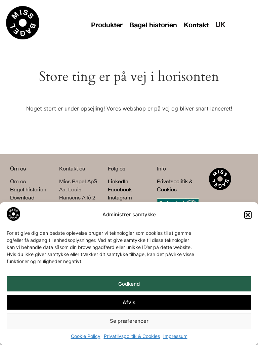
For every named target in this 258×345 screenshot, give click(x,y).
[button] (248, 215)
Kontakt (196, 25)
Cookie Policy (85, 336)
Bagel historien (153, 25)
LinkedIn (118, 181)
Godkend (129, 284)
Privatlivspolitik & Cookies (132, 336)
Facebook (120, 189)
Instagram (120, 197)
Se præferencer (129, 321)
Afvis (129, 302)
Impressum (175, 336)
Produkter (107, 25)
